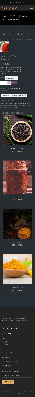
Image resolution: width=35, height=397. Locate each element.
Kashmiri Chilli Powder (14, 39)
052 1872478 (6, 357)
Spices (6, 39)
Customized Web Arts (17, 394)
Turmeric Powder (17, 287)
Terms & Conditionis (8, 345)
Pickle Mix (17, 197)
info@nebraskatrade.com (13, 361)
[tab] (6, 95)
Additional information (19, 95)
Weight (2, 77)
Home (1, 39)
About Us (12, 2)
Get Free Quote (20, 2)
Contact (4, 348)
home (3, 19)
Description (6, 95)
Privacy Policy (6, 342)
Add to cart (12, 82)
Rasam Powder (17, 242)
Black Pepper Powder (17, 148)
